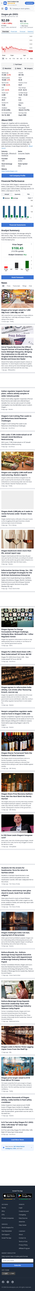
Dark (12, 1273)
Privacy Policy (23, 1245)
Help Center (23, 1225)
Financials (14, 31)
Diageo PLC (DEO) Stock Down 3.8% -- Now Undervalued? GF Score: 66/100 (16, 653)
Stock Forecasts (17, 277)
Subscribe (17, 1265)
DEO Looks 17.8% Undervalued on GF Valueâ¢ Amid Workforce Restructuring (16, 437)
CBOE (14, 1148)
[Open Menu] (2, 8)
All (3, 286)
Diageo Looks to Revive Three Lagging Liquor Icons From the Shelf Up (17, 1048)
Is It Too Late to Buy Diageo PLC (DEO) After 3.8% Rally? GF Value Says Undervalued (17, 1124)
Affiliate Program (24, 1248)
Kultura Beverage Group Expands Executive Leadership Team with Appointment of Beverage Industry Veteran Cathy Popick (16, 1005)
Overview (5, 31)
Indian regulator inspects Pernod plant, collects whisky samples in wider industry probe (15, 393)
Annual (7, 194)
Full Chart (18, 64)
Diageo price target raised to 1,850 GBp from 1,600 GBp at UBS (15, 311)
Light (6, 1273)
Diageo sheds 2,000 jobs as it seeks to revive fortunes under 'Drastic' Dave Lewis (17, 513)
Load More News (17, 1140)
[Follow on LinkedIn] (12, 1282)
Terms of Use (23, 1241)
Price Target (22, 108)
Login (20, 1208)
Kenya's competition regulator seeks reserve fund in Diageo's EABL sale (16, 712)
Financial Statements (17, 225)
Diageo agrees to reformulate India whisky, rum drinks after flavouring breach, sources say (16, 689)
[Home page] (6, 8)
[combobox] (21, 8)
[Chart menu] (31, 244)
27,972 (20, 161)
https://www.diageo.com (9, 171)
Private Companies (8, 1218)
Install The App (6, 1238)
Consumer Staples (24, 153)
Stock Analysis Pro (7, 1227)
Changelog (22, 1215)
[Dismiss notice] (2, 3)
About (21, 1234)
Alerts (19, 68)
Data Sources (23, 1218)
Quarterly (17, 194)
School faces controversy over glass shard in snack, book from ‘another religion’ (16, 892)
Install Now (29, 3)
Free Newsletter (7, 1231)
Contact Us (22, 1238)
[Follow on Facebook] (3, 1282)
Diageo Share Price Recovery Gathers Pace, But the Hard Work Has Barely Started (16, 796)
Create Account (24, 1211)
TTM (28, 194)
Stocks (4, 1208)
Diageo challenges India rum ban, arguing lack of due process (15, 933)
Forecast (22, 31)
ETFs (3, 1215)
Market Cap (5, 73)
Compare (29, 68)
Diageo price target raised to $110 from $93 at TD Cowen (15, 1079)
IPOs (3, 1211)
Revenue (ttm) (6, 77)
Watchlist (8, 68)
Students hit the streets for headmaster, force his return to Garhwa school (14, 870)
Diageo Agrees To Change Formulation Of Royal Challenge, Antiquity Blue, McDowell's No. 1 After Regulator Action (17, 633)
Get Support (6, 1234)
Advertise (22, 1222)
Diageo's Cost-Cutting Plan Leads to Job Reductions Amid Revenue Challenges (16, 418)
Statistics (30, 31)
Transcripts (16, 286)
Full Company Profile (17, 176)
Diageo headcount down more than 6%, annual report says (16, 552)
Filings (24, 286)
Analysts (21, 103)
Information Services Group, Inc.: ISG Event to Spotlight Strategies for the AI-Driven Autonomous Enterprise (16, 572)
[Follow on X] (7, 1282)
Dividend (4, 108)
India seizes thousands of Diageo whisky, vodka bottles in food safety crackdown (16, 1099)
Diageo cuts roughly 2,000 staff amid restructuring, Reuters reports (16, 473)
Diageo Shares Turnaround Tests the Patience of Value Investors (16, 754)
